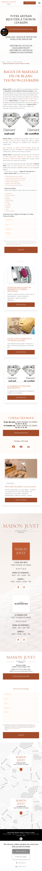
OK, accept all (21, 851)
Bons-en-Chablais (10, 195)
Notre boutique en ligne (21, 676)
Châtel (7, 197)
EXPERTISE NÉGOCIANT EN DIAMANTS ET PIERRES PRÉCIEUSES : (19, 289)
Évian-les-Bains (9, 200)
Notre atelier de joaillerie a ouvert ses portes (20, 486)
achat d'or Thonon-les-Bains (28, 166)
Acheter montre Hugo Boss (12, 181)
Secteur (9, 62)
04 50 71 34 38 (21, 427)
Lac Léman (8, 204)
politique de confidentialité (15, 244)
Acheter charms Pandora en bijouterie (15, 180)
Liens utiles (22, 834)
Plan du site (15, 834)
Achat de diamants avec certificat (14, 176)
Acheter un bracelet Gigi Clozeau (14, 185)
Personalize (22, 862)
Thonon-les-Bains (17, 62)
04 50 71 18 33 (21, 424)
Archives (33, 834)
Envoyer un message (21, 433)
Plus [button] (7, 730)
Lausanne (8, 205)
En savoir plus (21, 304)
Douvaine (8, 198)
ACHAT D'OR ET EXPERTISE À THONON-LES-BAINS (19, 340)
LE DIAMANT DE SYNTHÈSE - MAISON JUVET (19, 387)
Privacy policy (22, 866)
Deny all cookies (21, 857)
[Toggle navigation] (39, 3)
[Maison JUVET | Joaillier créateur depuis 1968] (8, 3)
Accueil (3, 62)
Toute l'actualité (21, 500)
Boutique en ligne (29, 3)
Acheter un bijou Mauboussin (13, 183)
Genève (8, 202)
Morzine (8, 207)
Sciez (7, 209)
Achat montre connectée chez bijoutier (16, 178)
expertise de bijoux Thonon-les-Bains (19, 148)
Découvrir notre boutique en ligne (21, 29)
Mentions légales (7, 834)
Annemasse (9, 193)
